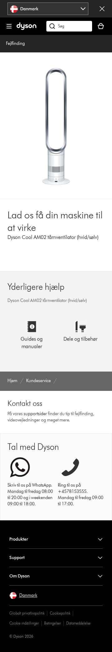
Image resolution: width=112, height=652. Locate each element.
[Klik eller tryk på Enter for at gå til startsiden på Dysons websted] (26, 28)
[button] (23, 596)
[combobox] (48, 8)
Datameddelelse (78, 623)
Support (17, 557)
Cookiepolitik (60, 613)
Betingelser (52, 623)
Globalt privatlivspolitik (26, 613)
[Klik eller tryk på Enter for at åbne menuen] (9, 26)
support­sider (35, 413)
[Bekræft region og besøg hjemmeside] (102, 8)
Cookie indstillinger (24, 623)
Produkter (18, 539)
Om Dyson (19, 576)
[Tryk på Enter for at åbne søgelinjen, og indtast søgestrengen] (69, 26)
